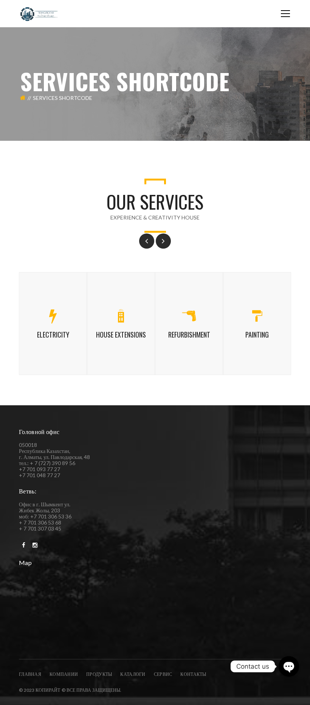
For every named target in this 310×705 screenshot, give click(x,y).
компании (64, 674)
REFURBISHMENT (189, 334)
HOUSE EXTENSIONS (121, 334)
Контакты (193, 674)
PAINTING (257, 334)
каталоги (132, 674)
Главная (30, 674)
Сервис (163, 674)
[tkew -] (39, 13)
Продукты (99, 674)
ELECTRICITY (53, 334)
